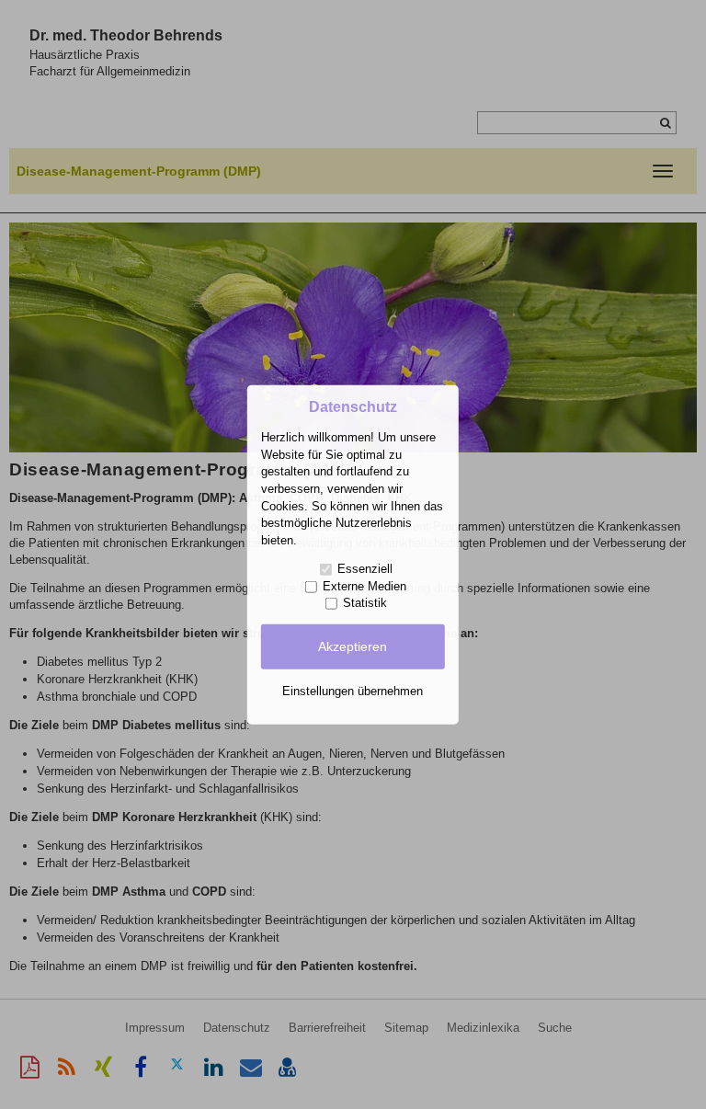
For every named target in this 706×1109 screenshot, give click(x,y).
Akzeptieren (352, 646)
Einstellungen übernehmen (352, 690)
